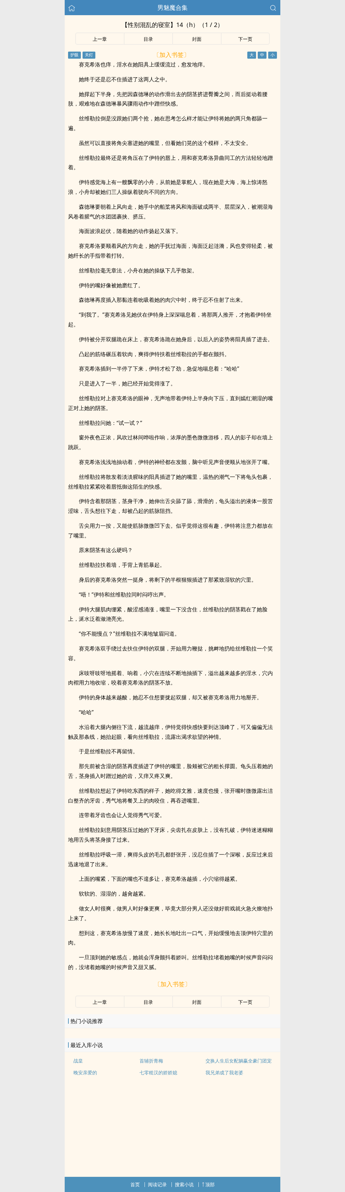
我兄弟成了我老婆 (224, 1072)
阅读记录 (157, 1184)
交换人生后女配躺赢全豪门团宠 (239, 1060)
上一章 (100, 39)
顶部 (210, 1184)
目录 (148, 39)
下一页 (245, 39)
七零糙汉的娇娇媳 (158, 1072)
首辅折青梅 (151, 1060)
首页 (135, 1184)
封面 (196, 39)
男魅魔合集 (172, 7)
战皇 (78, 1060)
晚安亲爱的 (85, 1072)
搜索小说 (184, 1184)
